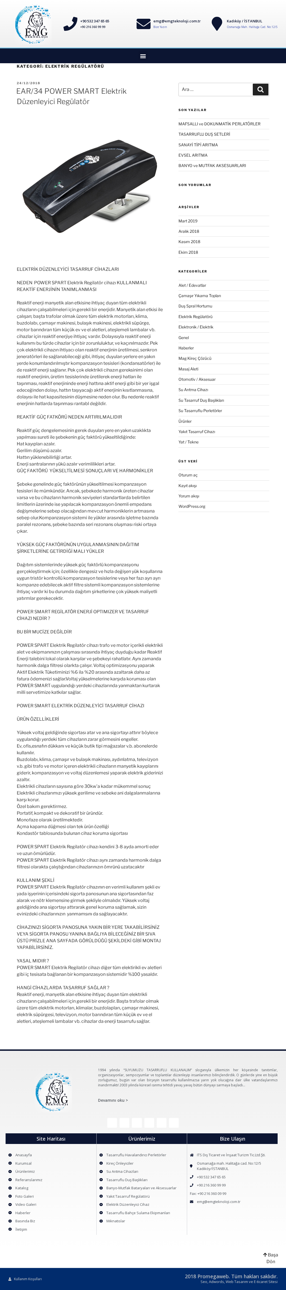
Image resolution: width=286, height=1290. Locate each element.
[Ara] (260, 89)
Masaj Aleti (188, 368)
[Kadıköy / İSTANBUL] (217, 24)
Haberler (186, 348)
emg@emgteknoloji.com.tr (177, 21)
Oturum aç (188, 475)
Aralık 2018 (188, 231)
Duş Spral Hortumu (195, 306)
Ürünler (185, 421)
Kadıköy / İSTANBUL (244, 21)
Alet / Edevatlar (192, 285)
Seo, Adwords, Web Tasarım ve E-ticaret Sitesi (239, 1281)
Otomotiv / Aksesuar (197, 379)
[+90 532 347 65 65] (70, 24)
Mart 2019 (187, 220)
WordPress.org (191, 506)
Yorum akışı (188, 496)
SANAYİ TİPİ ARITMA (198, 144)
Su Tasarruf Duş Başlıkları (201, 400)
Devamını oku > (113, 1100)
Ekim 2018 (188, 252)
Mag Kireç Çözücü (194, 358)
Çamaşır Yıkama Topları (199, 295)
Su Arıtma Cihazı (193, 389)
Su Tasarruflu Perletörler (200, 410)
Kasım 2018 (189, 241)
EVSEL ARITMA (193, 155)
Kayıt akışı (187, 485)
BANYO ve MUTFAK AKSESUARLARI (212, 165)
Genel (183, 337)
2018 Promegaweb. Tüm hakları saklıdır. (231, 1276)
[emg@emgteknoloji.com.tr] (144, 24)
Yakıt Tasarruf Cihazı (196, 431)
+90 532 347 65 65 (94, 21)
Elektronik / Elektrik (195, 327)
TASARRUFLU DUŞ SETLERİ (204, 134)
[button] (143, 55)
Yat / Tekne (188, 442)
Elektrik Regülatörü (195, 316)
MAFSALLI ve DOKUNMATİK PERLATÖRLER (219, 123)
